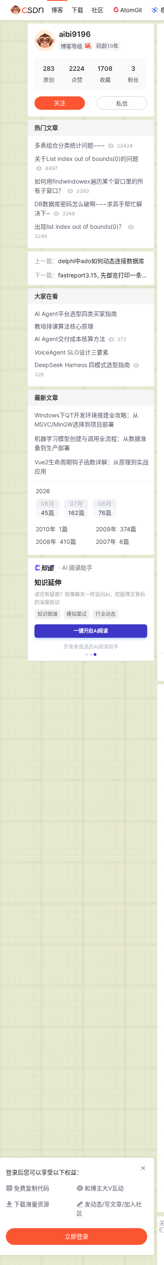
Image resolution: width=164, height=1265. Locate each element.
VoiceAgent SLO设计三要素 (71, 352)
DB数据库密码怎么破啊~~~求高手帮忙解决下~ (88, 208)
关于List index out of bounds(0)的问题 (86, 163)
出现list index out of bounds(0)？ (80, 231)
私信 (122, 103)
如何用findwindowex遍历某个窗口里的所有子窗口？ (88, 186)
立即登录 (76, 1236)
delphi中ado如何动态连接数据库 (101, 260)
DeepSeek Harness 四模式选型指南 (83, 369)
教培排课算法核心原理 (63, 326)
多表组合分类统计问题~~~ (83, 145)
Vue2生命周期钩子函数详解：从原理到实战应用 (91, 466)
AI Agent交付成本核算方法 (80, 338)
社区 (97, 9)
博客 (57, 9)
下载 (77, 9)
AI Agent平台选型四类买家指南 (75, 313)
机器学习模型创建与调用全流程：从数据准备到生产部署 (90, 443)
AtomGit (131, 9)
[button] (86, 654)
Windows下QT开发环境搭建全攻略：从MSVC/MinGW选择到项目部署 (86, 419)
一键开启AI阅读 (91, 631)
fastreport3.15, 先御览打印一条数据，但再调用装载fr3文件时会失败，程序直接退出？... (100, 276)
